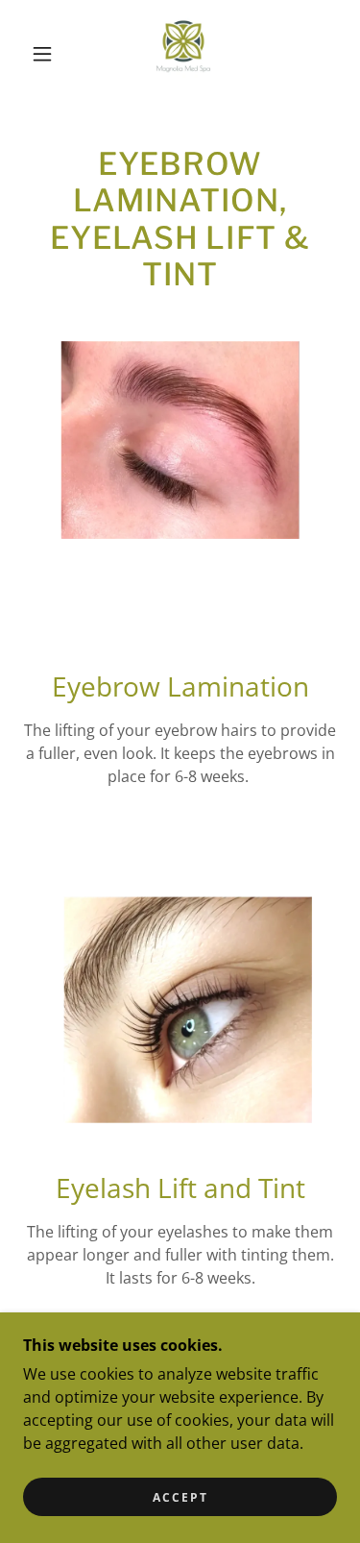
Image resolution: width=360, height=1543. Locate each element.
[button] (42, 54)
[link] (183, 53)
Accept (180, 1497)
